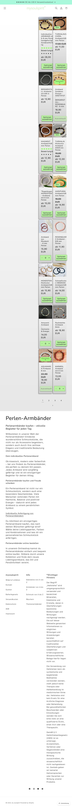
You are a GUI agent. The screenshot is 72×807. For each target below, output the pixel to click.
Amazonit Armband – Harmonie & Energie (45, 327)
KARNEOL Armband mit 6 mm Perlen (59, 369)
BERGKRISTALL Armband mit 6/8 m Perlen (46, 92)
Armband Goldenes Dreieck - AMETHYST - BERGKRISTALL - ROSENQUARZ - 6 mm (60, 98)
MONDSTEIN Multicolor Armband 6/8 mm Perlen (46, 284)
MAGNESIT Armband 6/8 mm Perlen (46, 143)
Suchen (9, 590)
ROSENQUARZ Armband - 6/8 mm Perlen (61, 240)
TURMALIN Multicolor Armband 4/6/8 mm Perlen (60, 145)
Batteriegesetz (12, 594)
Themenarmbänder (34, 604)
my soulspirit (16, 803)
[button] (4, 8)
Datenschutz (11, 604)
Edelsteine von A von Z (35, 581)
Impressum (10, 614)
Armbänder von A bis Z (34, 588)
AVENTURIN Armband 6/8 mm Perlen (60, 193)
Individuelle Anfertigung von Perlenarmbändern (19, 514)
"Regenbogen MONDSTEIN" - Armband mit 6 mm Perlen (47, 195)
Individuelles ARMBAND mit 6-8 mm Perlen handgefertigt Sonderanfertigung (48, 39)
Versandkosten (12, 599)
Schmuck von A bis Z (34, 594)
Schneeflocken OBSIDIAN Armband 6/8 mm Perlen (60, 284)
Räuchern (30, 599)
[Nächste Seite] (52, 405)
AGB (7, 609)
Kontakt (9, 585)
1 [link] (42, 400)
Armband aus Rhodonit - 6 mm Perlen (45, 241)
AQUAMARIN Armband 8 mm (46, 368)
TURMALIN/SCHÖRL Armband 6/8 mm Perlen (60, 37)
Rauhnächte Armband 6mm (60, 325)
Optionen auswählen (48, 66)
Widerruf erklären (13, 580)
